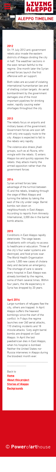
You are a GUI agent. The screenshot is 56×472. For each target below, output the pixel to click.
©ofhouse (28, 447)
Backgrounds (15, 388)
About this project (18, 379)
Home (10, 375)
